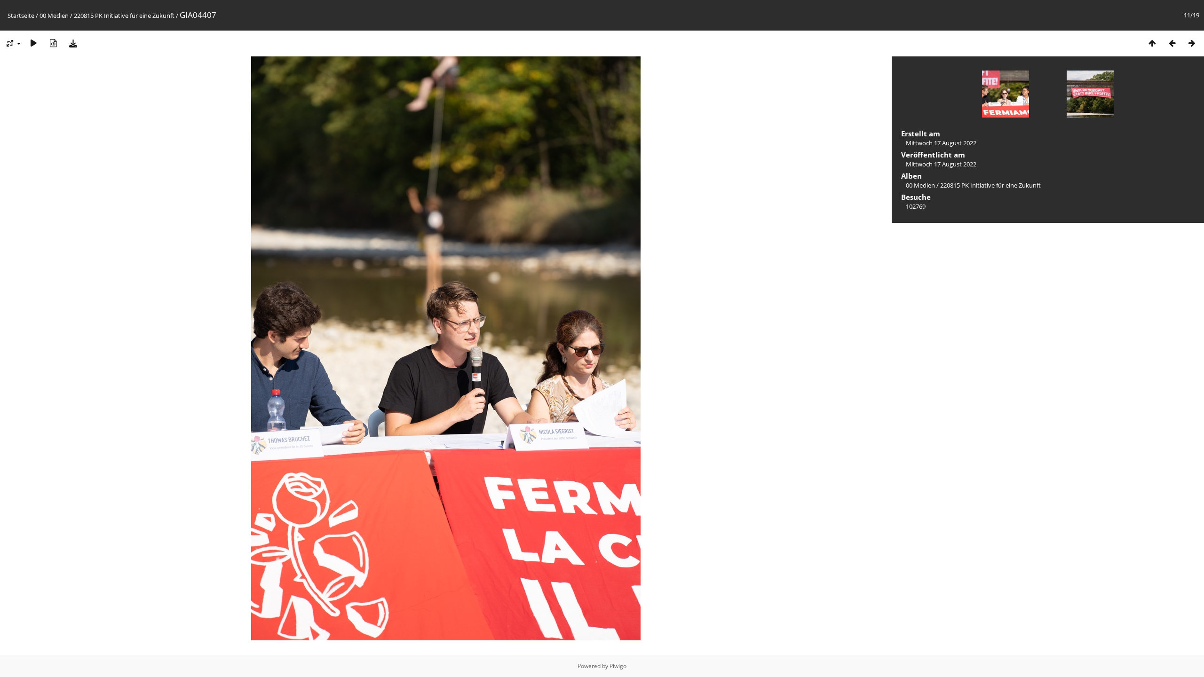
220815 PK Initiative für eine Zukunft (124, 15)
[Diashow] (33, 43)
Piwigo (618, 666)
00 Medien (54, 15)
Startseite (21, 15)
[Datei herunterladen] (73, 43)
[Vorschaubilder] (1152, 43)
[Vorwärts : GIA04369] (1192, 43)
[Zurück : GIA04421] (1172, 43)
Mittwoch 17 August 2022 (941, 143)
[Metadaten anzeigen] (53, 43)
